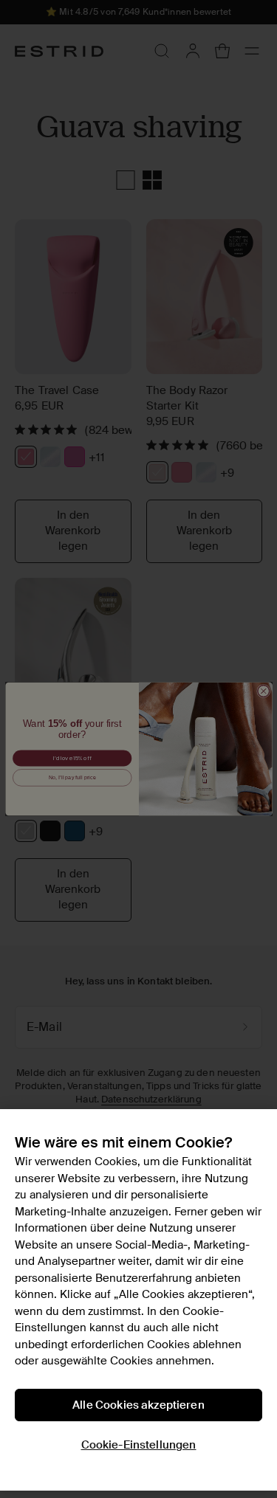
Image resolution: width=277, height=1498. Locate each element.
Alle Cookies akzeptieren (138, 1405)
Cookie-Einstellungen (138, 1444)
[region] (138, 1300)
